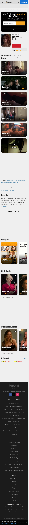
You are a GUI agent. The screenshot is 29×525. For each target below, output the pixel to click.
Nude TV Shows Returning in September (14, 426)
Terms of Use (12, 29)
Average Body (15, 182)
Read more (4, 206)
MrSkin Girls (6, 6)
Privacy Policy (5, 29)
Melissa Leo (5, 71)
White (15, 180)
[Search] (18, 2)
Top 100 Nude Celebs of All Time (14, 412)
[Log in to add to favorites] (15, 275)
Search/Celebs (15, 9)
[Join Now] (24, 2)
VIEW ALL (14, 514)
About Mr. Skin (14, 478)
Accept (24, 522)
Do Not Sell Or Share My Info (14, 464)
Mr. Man (14, 497)
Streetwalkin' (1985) (6, 73)
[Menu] (2, 2)
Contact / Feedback (14, 442)
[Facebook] (10, 394)
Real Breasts (8, 182)
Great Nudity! (10, 180)
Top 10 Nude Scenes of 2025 (14, 406)
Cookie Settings (14, 461)
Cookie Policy (14, 458)
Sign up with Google (14, 27)
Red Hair (20, 180)
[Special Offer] (14, 224)
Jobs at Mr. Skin (14, 491)
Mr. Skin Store (14, 494)
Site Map (14, 445)
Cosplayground (13, 488)
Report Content (14, 467)
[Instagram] (17, 394)
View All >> (24, 358)
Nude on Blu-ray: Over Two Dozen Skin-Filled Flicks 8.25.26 (14, 420)
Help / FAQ (14, 448)
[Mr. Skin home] (8, 2)
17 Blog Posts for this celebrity (8, 190)
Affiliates (13, 482)
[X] (13, 394)
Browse (7, 9)
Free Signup (20, 23)
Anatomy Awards (14, 403)
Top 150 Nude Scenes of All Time (14, 409)
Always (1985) (5, 88)
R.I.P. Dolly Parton (14, 415)
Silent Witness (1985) (6, 135)
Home (2, 9)
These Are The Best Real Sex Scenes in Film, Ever (14, 432)
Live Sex (14, 500)
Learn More (13, 521)
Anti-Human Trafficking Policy (14, 470)
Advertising (14, 485)
